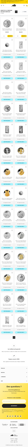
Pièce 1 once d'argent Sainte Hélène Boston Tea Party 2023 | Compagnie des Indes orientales (21, 93)
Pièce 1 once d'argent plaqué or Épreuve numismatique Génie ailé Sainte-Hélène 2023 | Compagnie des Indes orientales (21, 157)
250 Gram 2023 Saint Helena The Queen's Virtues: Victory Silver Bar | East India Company (21, 51)
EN (16, 440)
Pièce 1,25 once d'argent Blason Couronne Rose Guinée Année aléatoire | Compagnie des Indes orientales (7, 305)
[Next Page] (18, 11)
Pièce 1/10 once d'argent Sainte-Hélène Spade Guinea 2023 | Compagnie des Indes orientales (7, 93)
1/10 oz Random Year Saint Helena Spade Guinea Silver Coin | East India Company (7, 51)
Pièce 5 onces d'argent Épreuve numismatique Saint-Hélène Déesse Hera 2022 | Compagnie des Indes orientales (21, 220)
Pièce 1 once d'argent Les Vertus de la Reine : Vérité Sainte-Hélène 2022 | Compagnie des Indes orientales (20, 326)
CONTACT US (3, 3)
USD (16, 441)
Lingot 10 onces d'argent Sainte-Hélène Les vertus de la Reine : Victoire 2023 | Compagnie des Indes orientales (21, 72)
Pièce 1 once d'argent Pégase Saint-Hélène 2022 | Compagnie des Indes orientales (21, 305)
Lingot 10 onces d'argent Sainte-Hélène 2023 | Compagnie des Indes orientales (7, 135)
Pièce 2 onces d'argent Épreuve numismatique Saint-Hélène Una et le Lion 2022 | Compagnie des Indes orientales (7, 241)
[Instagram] (13, 416)
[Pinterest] (20, 416)
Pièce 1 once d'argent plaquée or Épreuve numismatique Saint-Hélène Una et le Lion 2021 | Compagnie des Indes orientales (21, 262)
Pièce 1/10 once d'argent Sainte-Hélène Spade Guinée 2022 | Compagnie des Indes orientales (21, 199)
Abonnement (14, 405)
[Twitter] (10, 416)
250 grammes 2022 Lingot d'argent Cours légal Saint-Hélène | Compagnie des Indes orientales (7, 326)
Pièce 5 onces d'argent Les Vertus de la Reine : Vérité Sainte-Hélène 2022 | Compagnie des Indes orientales (7, 29)
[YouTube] (18, 416)
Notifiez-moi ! (7, 57)
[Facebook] (7, 416)
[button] (14, 368)
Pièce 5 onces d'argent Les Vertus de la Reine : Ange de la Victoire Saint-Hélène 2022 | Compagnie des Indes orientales (21, 284)
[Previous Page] (13, 11)
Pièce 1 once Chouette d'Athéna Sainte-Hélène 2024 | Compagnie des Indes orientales (7, 72)
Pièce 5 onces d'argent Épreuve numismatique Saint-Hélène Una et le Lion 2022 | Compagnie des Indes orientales (7, 220)
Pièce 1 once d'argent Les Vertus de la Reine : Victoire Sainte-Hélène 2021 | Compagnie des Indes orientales (21, 29)
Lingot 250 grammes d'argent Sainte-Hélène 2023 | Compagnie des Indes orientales (21, 114)
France (16, 438)
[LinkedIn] (15, 416)
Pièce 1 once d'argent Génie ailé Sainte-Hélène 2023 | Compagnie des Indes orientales (7, 157)
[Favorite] (12, 19)
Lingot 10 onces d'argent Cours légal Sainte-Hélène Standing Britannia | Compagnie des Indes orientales (21, 135)
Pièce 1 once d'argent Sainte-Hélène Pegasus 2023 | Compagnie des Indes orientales (7, 114)
